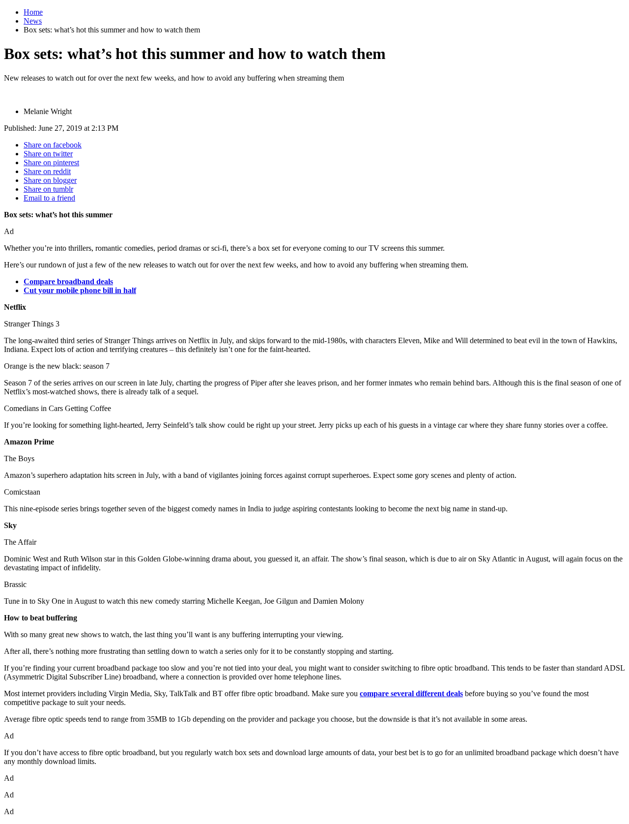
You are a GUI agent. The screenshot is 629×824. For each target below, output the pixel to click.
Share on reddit (47, 171)
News (33, 21)
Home (33, 12)
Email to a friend (49, 198)
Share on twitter (48, 153)
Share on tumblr (48, 189)
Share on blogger (50, 180)
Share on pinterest (51, 162)
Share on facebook (53, 145)
